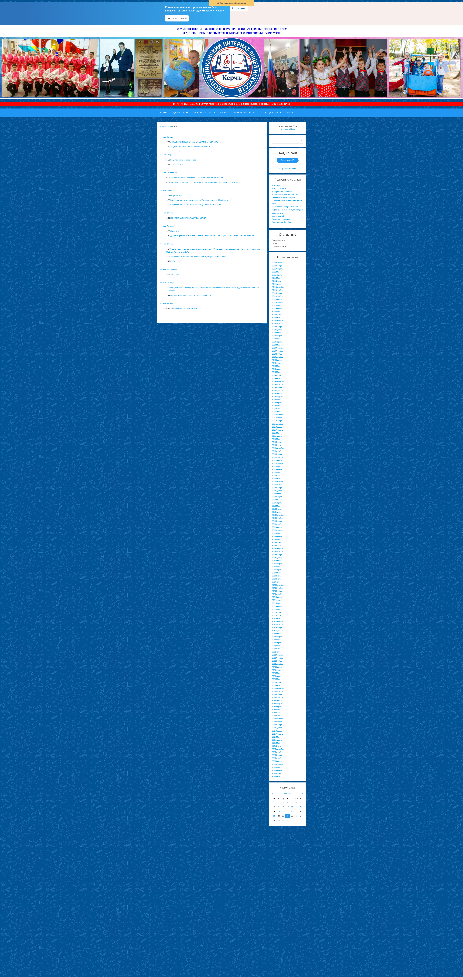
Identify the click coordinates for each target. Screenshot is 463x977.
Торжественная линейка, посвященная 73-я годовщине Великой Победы (198, 257)
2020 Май (276, 573)
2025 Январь (277, 731)
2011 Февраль (277, 269)
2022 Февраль (277, 637)
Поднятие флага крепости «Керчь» (183, 160)
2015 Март (276, 400)
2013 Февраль (277, 336)
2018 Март (276, 500)
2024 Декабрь (277, 728)
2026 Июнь (276, 773)
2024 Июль (276, 716)
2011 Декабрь (277, 296)
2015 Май (276, 406)
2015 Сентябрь (278, 415)
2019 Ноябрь (277, 555)
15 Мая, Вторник (167, 213)
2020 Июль (276, 579)
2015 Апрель (277, 403)
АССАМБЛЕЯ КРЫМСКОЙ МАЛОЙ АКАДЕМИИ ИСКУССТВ (194, 142)
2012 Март (276, 305)
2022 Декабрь (277, 664)
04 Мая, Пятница (167, 282)
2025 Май (276, 743)
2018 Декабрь (277, 524)
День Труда (174, 274)
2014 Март (276, 366)
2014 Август (276, 378)
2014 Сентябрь (278, 381)
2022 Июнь (276, 649)
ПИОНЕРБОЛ (175, 261)
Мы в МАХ (276, 186)
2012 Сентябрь (278, 320)
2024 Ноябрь (277, 725)
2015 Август (276, 412)
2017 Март (276, 466)
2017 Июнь (276, 476)
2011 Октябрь (277, 290)
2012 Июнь (276, 314)
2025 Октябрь (277, 752)
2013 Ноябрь (277, 354)
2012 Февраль (277, 302)
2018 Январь (277, 494)
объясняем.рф (277, 213)
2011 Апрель (277, 275)
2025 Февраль (277, 734)
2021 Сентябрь (278, 621)
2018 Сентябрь (278, 515)
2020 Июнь (276, 576)
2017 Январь (277, 460)
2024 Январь (277, 700)
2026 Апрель (277, 770)
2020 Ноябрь (277, 591)
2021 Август (276, 618)
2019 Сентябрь (278, 548)
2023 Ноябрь (277, 694)
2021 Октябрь (277, 624)
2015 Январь (277, 393)
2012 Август (276, 317)
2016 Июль (276, 445)
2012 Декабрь (277, 330)
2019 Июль (276, 545)
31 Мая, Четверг (166, 137)
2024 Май (276, 710)
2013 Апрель (277, 342)
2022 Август (276, 652)
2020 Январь (277, 561)
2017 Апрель (277, 469)
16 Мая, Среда (166, 190)
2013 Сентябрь (278, 348)
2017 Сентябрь (278, 482)
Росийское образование (281, 219)
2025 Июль (276, 746)
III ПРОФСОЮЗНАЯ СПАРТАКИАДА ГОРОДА (188, 218)
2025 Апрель (277, 740)
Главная (163, 127)
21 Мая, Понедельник (168, 173)
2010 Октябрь (277, 263)
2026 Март (276, 767)
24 (288, 816)
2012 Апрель (277, 308)
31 (288, 820)
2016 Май (276, 439)
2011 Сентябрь (278, 287)
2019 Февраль (277, 530)
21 (274, 816)
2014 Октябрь (277, 384)
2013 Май (276, 345)
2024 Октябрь (277, 722)
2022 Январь (277, 634)
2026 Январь (277, 761)
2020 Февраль (277, 564)
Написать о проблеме (177, 18)
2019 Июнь (276, 542)
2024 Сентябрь (278, 719)
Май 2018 (287, 793)
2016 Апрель (277, 436)
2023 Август (276, 685)
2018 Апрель (277, 503)
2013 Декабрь (277, 357)
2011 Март (276, 272)
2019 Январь (277, 527)
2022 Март (276, 640)
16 (283, 811)
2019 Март (276, 533)
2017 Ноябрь (277, 488)
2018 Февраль (277, 497)
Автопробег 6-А (176, 165)
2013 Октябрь (277, 351)
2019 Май (276, 539)
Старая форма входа (287, 169)
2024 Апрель (277, 707)
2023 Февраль (277, 670)
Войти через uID (287, 160)
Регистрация (285, 129)
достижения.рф (278, 216)
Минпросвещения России (282, 192)
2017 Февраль (277, 463)
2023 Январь (277, 667)
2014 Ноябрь (277, 387)
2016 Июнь (276, 442)
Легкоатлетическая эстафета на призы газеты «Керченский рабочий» (197, 178)
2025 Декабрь (277, 758)
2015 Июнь (276, 409)
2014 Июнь (276, 375)
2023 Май (276, 679)
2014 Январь (277, 360)
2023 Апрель (277, 676)
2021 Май (276, 609)
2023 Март (276, 673)
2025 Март (276, 737)
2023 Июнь (276, 682)
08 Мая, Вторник (167, 244)
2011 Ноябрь (277, 293)
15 (279, 811)
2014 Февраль (277, 363)
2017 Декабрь (277, 491)
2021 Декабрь (277, 631)
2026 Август (276, 776)
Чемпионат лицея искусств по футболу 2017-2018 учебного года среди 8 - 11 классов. (204, 182)
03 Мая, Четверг (166, 303)
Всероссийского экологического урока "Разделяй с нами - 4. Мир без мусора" (201, 200)
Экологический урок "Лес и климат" (184, 308)
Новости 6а (174, 231)
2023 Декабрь (277, 697)
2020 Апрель (277, 570)
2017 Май (276, 473)
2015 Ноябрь (277, 421)
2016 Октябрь (277, 451)
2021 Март (276, 603)
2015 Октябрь (277, 418)
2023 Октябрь (277, 691)
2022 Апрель (277, 643)
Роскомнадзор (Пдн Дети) (282, 222)
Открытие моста (176, 196)
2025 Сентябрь (278, 749)
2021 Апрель (277, 606)
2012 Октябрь (277, 324)
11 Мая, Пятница (167, 226)
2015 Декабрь (277, 424)
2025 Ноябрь (277, 755)
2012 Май (276, 311)
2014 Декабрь (277, 390)
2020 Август (276, 582)
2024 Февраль (277, 704)
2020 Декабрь (277, 594)
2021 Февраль (277, 600)
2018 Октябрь (277, 518)
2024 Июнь (276, 713)
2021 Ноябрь (277, 627)
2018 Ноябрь (277, 521)
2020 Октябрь (277, 588)
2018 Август (276, 512)
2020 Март (276, 567)
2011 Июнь (276, 281)
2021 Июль (276, 615)
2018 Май (276, 506)
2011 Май (276, 278)
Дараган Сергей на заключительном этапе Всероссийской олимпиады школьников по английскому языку (212, 236)
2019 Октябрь (277, 551)
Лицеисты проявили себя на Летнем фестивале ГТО (190, 147)
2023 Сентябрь (278, 688)
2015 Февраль (277, 397)
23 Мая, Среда (166, 155)
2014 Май (276, 372)
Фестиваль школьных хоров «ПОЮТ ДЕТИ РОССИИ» (191, 295)
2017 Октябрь (277, 485)
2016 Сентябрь (278, 448)
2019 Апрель (277, 536)
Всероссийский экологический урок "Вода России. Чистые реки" (195, 205)
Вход (293, 129)
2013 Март (276, 339)
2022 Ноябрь (277, 661)
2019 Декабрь (277, 558)
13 (301, 807)
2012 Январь (277, 299)
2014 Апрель (277, 369)
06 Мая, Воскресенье (168, 269)
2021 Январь (277, 597)
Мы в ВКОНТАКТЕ (279, 189)
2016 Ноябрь (277, 454)
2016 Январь (277, 427)
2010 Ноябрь (277, 266)
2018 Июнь (276, 509)
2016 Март (276, 433)
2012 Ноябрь (277, 327)
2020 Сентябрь (278, 585)
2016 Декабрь (277, 457)
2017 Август (276, 479)
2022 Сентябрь (278, 655)
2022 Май (276, 646)
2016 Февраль (277, 430)
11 (292, 807)
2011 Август (276, 284)
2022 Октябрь (277, 658)
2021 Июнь (276, 612)
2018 (170, 127)
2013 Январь (277, 333)
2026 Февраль (277, 764)
